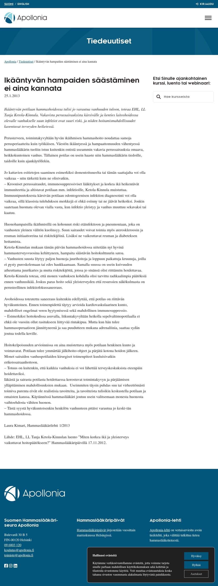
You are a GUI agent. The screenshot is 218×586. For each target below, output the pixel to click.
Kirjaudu (207, 4)
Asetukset (196, 574)
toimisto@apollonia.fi (18, 555)
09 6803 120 (12, 545)
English (23, 4)
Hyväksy (196, 556)
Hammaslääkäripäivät (91, 530)
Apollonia (10, 61)
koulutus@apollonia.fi (19, 550)
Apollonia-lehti (160, 530)
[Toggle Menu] (208, 18)
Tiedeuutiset (26, 61)
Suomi (8, 4)
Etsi (158, 96)
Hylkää (196, 565)
